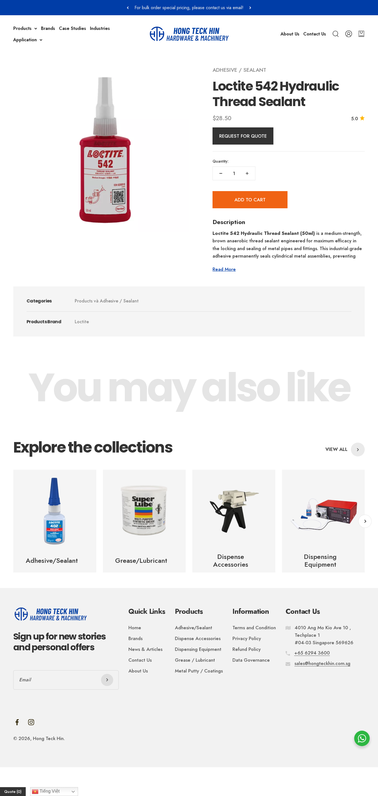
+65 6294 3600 (312, 652)
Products (22, 28)
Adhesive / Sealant (239, 70)
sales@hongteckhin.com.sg (322, 663)
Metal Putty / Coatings (199, 670)
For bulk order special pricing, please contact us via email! (189, 7)
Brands (48, 28)
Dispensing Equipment (198, 649)
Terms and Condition (254, 627)
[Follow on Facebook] (17, 722)
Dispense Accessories (198, 638)
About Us (290, 34)
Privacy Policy (246, 638)
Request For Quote (243, 136)
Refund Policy (246, 649)
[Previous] (128, 7)
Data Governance (251, 660)
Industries (100, 28)
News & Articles (145, 649)
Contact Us (314, 34)
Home (134, 627)
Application (25, 40)
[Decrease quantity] (221, 173)
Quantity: (221, 161)
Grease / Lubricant (195, 660)
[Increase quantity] (247, 173)
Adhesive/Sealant (193, 627)
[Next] (250, 7)
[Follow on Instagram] (31, 722)
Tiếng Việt (48, 791)
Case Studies (72, 28)
